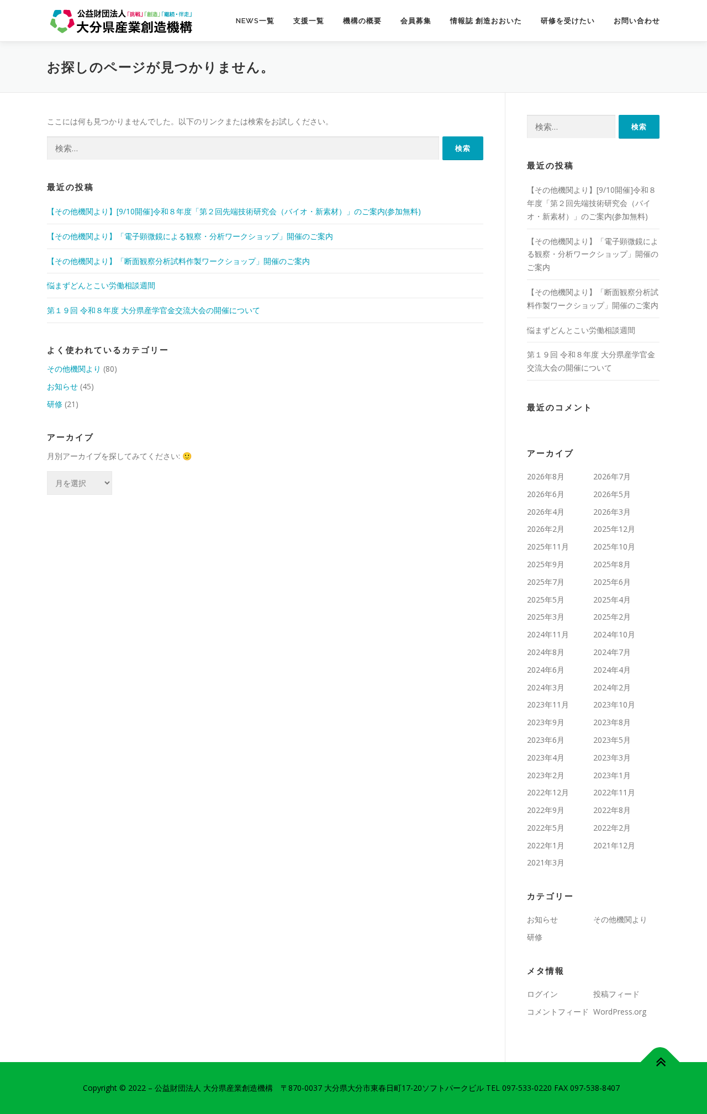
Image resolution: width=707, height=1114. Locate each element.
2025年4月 (612, 599)
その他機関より (74, 368)
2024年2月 (612, 687)
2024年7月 (612, 652)
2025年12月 (614, 529)
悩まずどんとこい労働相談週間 (101, 285)
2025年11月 (548, 546)
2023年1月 (612, 775)
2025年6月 (612, 582)
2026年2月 (545, 529)
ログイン (542, 994)
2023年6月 (545, 740)
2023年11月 (548, 704)
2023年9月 (545, 722)
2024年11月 (548, 634)
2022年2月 (612, 827)
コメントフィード (558, 1011)
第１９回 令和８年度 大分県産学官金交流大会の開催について (153, 310)
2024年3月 (545, 687)
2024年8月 (545, 652)
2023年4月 (545, 757)
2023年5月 (612, 740)
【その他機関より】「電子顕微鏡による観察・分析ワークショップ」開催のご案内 (190, 236)
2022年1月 (545, 845)
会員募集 (415, 21)
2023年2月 (545, 775)
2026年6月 (545, 494)
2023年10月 (614, 704)
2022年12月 (548, 792)
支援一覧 (308, 21)
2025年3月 (545, 616)
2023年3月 (612, 757)
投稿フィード (616, 994)
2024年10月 (614, 634)
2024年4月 (612, 669)
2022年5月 (545, 827)
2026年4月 (545, 511)
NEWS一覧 (255, 21)
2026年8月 (545, 476)
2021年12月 (614, 845)
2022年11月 (614, 792)
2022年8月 (612, 810)
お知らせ (62, 386)
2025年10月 (614, 546)
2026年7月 (612, 476)
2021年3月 (545, 862)
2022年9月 (545, 810)
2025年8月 (612, 564)
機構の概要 (362, 21)
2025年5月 (545, 599)
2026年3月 (612, 511)
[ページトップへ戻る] (660, 1062)
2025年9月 (545, 564)
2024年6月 (545, 669)
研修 (54, 404)
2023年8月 (612, 722)
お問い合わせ (637, 21)
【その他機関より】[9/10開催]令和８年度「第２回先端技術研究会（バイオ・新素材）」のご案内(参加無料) (234, 211)
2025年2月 (612, 616)
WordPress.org (619, 1011)
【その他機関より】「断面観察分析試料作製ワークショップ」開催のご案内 (178, 261)
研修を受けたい (568, 21)
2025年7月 (545, 582)
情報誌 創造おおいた (486, 21)
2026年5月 (612, 494)
